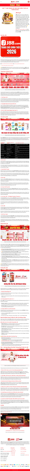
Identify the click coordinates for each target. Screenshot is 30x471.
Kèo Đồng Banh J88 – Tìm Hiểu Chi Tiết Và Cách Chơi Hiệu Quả (15, 430)
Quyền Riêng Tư (23, 453)
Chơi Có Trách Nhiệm (23, 451)
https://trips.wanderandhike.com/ (21, 29)
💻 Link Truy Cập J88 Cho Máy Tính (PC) (18, 63)
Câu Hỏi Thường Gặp (23, 449)
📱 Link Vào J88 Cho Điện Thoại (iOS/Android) (7, 63)
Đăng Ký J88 (13, 449)
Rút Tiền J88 (13, 453)
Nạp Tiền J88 (13, 452)
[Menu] (1, 2)
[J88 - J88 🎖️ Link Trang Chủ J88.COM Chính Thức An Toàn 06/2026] (15, 1)
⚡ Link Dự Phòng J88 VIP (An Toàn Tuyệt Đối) (7, 65)
